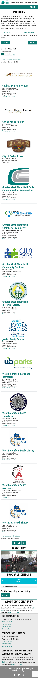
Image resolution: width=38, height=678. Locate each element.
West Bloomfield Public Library (18, 450)
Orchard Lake (6, 624)
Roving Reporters (7, 646)
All (2, 54)
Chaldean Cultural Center (15, 85)
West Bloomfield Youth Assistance (14, 486)
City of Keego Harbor (13, 121)
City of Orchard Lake (12, 156)
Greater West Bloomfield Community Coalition (15, 265)
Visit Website (6, 96)
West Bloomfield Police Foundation (14, 414)
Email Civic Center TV (8, 33)
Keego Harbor (6, 626)
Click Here (5, 595)
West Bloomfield (7, 622)
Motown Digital (28, 669)
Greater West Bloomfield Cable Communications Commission (18, 188)
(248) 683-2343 (29, 33)
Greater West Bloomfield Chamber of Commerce (15, 226)
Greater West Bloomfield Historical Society (15, 303)
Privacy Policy (6, 643)
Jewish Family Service (13, 339)
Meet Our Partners (14, 612)
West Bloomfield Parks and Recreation (16, 375)
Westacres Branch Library (15, 522)
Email (13, 96)
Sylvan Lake (6, 629)
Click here (5, 662)
